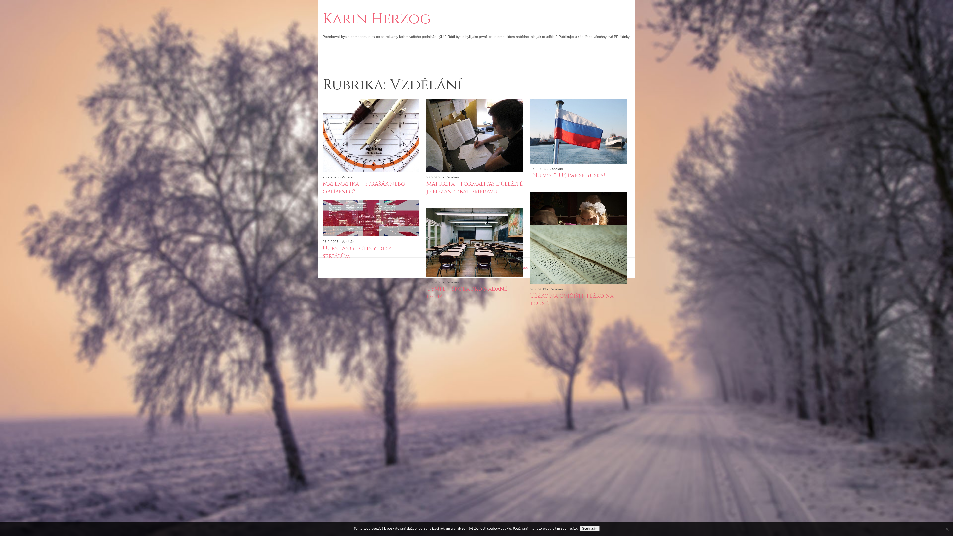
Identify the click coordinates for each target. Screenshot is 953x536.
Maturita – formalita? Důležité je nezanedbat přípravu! (474, 187)
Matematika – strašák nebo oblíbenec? (364, 187)
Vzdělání (348, 177)
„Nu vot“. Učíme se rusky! (567, 176)
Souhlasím (590, 528)
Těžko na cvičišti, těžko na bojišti (571, 299)
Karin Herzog (377, 19)
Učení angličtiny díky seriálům (357, 252)
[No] (946, 529)
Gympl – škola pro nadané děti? (466, 292)
